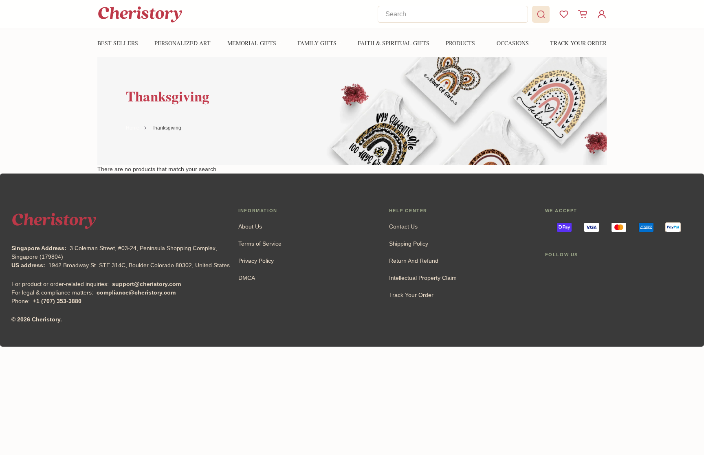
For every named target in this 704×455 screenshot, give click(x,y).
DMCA (246, 278)
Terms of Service (260, 243)
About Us (250, 226)
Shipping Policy (408, 243)
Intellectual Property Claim (423, 278)
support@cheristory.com (146, 284)
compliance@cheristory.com (136, 292)
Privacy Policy (256, 260)
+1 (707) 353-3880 (57, 301)
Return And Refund (413, 260)
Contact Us (403, 226)
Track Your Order (411, 295)
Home (132, 128)
